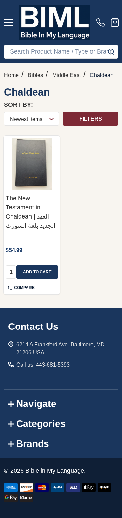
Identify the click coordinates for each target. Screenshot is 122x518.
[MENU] (8, 22)
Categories (41, 423)
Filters (90, 119)
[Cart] (115, 22)
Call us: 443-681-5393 (43, 365)
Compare (24, 287)
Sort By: (18, 104)
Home (11, 75)
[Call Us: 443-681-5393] (102, 22)
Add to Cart (37, 272)
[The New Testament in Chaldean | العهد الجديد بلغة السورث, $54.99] (32, 164)
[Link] (54, 22)
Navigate (36, 403)
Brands (32, 443)
